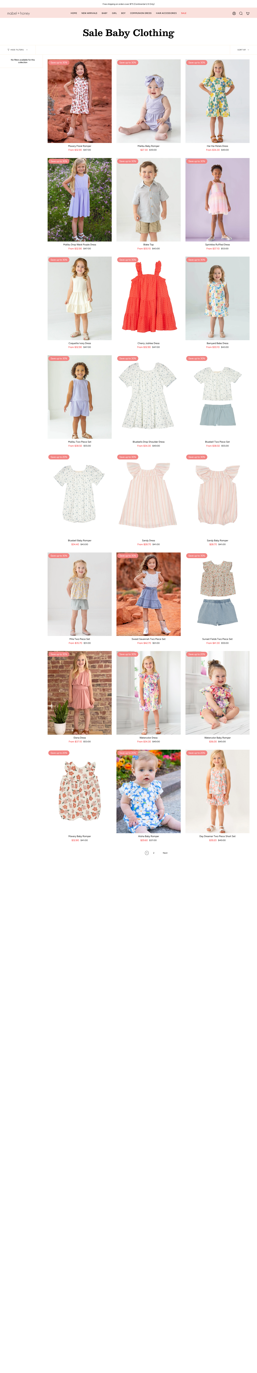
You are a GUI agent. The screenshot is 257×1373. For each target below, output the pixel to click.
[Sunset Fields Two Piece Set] (217, 594)
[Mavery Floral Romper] (80, 101)
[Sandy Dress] (148, 495)
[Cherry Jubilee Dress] (148, 298)
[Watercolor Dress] (148, 693)
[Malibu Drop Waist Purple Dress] (80, 200)
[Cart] (247, 13)
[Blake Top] (148, 200)
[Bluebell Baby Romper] (80, 495)
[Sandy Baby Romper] (217, 495)
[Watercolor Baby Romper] (217, 693)
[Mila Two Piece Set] (80, 594)
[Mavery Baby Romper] (80, 791)
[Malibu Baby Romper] (148, 101)
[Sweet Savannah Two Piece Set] (148, 594)
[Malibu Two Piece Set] (80, 397)
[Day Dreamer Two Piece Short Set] (217, 791)
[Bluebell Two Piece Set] (217, 397)
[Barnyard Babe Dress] (217, 298)
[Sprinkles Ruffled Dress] (217, 200)
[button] (104, 13)
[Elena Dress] (80, 693)
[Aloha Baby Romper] (148, 791)
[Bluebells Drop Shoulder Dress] (148, 397)
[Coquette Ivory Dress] (80, 298)
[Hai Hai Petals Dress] (217, 101)
